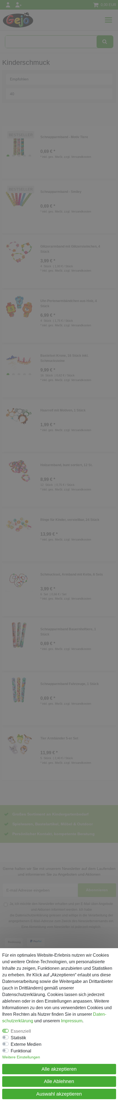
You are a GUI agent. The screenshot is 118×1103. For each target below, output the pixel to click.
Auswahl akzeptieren (59, 1094)
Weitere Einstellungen (21, 1057)
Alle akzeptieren (59, 1069)
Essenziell (21, 1031)
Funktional (21, 1051)
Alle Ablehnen (59, 1081)
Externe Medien (26, 1044)
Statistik (18, 1037)
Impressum (71, 1020)
